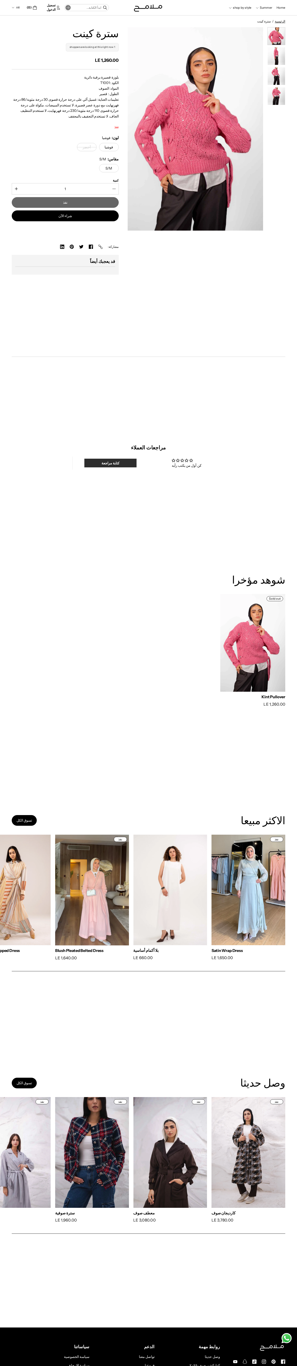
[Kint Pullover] (252, 643)
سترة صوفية (21, 1212)
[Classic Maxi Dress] (127, 890)
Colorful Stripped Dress (189, 950)
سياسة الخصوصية (76, 1356)
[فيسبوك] (91, 247)
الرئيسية (280, 21)
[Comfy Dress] (48, 890)
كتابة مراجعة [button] (111, 463)
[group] (276, 36)
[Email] (100, 247)
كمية (116, 180)
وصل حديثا (212, 1356)
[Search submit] (68, 7)
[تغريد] (81, 247)
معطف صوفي (179, 1213)
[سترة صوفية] (48, 1152)
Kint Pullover (273, 697)
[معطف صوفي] (205, 1152)
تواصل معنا (147, 1356)
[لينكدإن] (62, 247)
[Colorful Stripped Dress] (205, 890)
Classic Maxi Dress (106, 950)
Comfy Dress (23, 950)
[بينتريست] (72, 247)
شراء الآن (65, 216)
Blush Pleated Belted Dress (270, 950)
